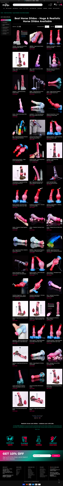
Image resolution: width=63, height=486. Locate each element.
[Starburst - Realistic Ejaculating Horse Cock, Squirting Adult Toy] (37, 309)
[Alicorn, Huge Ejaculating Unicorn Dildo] (20, 309)
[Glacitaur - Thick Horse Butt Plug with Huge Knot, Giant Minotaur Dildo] (20, 331)
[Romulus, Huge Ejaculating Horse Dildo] (37, 399)
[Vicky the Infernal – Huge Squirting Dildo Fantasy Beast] (20, 263)
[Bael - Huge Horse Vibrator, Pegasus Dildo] (54, 309)
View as (14, 26)
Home (2, 12)
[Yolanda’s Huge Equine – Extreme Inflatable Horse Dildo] (37, 286)
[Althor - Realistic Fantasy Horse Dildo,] (37, 218)
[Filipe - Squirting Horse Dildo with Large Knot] (20, 60)
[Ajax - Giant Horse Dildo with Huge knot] (37, 60)
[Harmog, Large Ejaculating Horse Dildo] (20, 354)
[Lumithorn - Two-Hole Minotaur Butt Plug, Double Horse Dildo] (37, 105)
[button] (17, 26)
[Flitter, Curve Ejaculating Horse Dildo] (20, 399)
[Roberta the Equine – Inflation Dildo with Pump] (54, 37)
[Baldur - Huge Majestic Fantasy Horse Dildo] (37, 354)
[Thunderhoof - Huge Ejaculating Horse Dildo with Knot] (20, 173)
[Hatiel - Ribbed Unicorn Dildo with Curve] (54, 218)
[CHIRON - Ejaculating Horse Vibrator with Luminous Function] (54, 241)
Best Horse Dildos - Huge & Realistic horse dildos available (16, 12)
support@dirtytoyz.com (5, 2)
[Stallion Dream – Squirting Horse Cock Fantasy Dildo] (37, 150)
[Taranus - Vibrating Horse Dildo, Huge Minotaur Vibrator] (20, 37)
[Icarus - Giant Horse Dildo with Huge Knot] (20, 105)
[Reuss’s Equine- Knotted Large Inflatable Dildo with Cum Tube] (20, 195)
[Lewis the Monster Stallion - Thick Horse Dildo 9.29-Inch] (20, 376)
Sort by (52, 26)
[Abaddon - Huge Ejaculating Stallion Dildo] (20, 82)
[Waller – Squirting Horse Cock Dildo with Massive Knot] (37, 82)
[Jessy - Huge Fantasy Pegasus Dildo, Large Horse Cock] (54, 82)
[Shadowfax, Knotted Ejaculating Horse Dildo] (54, 376)
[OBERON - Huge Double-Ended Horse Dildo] (37, 37)
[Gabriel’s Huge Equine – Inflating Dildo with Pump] (54, 195)
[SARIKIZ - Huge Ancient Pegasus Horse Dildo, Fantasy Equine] (37, 241)
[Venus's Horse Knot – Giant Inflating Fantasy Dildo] (54, 105)
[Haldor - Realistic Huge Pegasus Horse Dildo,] (20, 218)
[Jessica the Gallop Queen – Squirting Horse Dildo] (37, 127)
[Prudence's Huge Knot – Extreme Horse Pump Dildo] (37, 195)
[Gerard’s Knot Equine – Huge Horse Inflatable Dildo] (20, 150)
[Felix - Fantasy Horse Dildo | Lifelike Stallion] (54, 286)
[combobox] (26, 5)
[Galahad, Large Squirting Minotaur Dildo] (54, 150)
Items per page (40, 26)
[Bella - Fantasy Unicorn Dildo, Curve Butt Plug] (54, 354)
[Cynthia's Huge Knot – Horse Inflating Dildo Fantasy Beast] (20, 286)
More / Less (37, 429)
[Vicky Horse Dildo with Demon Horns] (37, 376)
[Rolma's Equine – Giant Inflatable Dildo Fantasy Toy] (37, 263)
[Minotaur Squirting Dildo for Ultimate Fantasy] (54, 60)
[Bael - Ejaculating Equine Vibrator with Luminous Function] (20, 127)
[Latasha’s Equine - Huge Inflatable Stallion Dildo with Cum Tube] (54, 331)
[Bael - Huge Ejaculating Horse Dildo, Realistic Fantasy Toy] (37, 173)
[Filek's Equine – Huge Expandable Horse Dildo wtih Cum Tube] (37, 331)
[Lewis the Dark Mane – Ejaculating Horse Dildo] (54, 173)
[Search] (28, 5)
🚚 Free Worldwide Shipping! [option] (31, 0)
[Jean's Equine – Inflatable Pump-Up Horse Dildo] (54, 263)
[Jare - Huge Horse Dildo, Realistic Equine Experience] (20, 241)
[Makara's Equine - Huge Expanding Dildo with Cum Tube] (54, 127)
